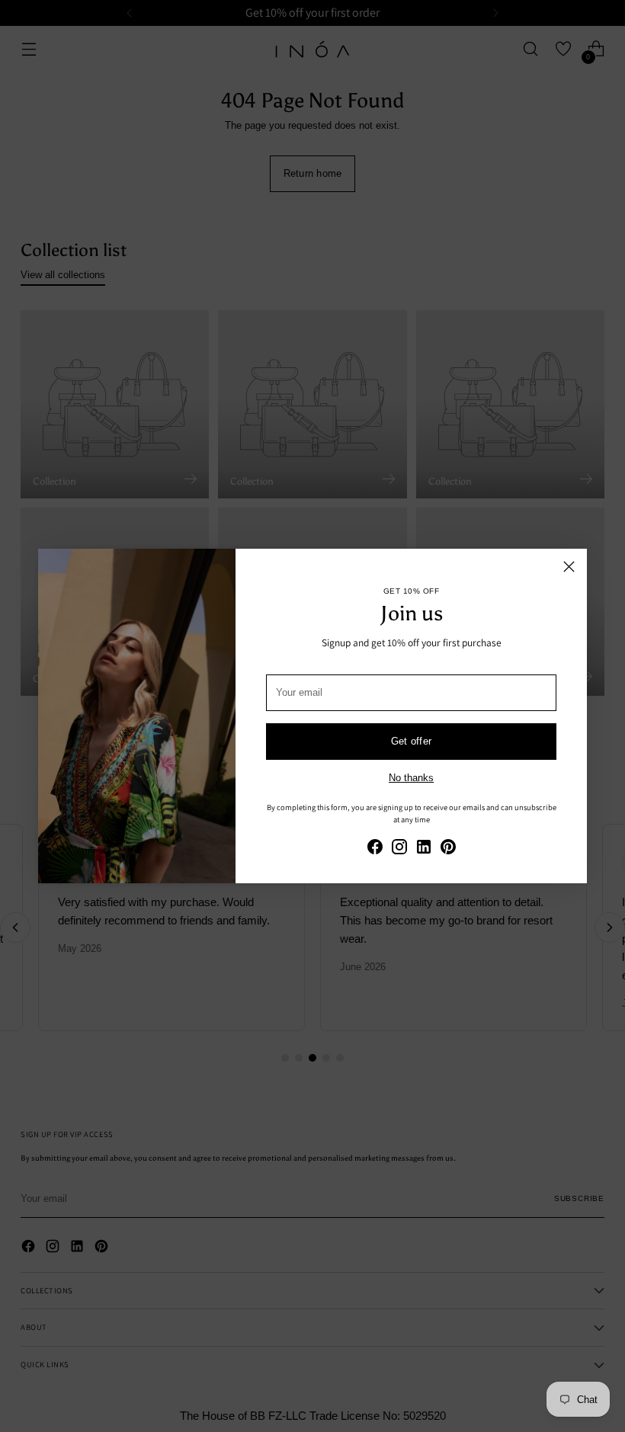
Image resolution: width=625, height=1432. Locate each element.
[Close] (569, 566)
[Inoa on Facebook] (375, 849)
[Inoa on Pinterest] (448, 849)
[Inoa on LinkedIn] (424, 849)
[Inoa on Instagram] (399, 849)
